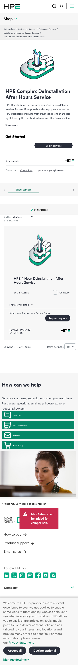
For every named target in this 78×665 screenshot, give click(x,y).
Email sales (12, 551)
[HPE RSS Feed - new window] (53, 575)
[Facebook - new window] (38, 575)
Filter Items (41, 209)
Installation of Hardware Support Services (21, 32)
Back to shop (9, 28)
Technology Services (47, 28)
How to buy (18, 445)
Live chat (17, 415)
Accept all (15, 650)
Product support (20, 425)
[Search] (54, 6)
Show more (11, 125)
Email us (16, 435)
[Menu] (72, 6)
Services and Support (27, 28)
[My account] (61, 6)
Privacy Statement (21, 642)
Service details (13, 160)
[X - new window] (14, 575)
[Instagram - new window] (22, 575)
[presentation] (73, 190)
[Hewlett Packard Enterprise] (12, 6)
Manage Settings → (16, 659)
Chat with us (26, 170)
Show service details (19, 304)
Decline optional (44, 650)
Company (11, 587)
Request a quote (58, 318)
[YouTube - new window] (45, 575)
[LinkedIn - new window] (6, 575)
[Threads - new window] (30, 575)
